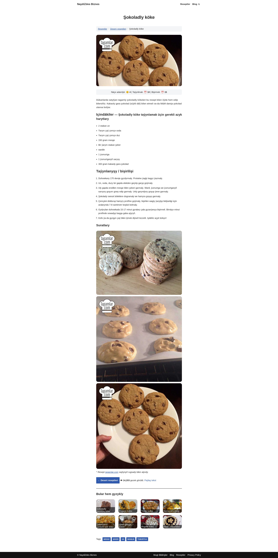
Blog (194, 4)
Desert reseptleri (118, 29)
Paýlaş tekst (150, 480)
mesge (107, 539)
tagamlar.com (111, 472)
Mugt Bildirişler (160, 555)
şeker (115, 539)
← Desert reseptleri (108, 480)
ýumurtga (142, 539)
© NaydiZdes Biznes (87, 555)
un (123, 539)
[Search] (199, 4)
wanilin (130, 539)
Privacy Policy (194, 555)
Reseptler (185, 4)
